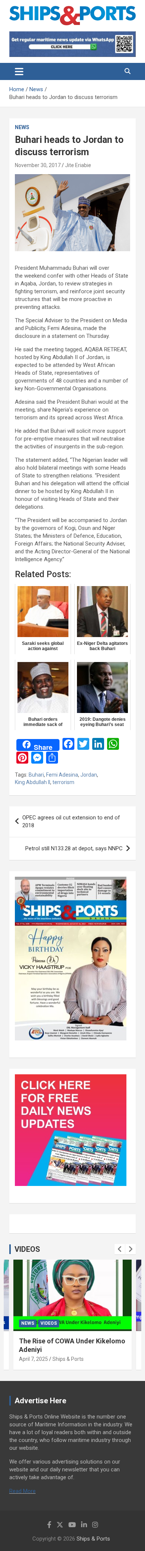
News (22, 127)
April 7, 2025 (33, 1359)
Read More (22, 1491)
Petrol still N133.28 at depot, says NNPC (74, 848)
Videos (49, 1323)
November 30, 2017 (38, 165)
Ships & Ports (68, 1359)
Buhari (36, 775)
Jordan (88, 775)
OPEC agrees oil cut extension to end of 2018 (71, 821)
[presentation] (120, 1249)
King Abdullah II (32, 782)
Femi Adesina (62, 775)
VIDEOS (27, 1249)
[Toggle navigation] (19, 71)
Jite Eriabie (78, 165)
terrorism (63, 782)
